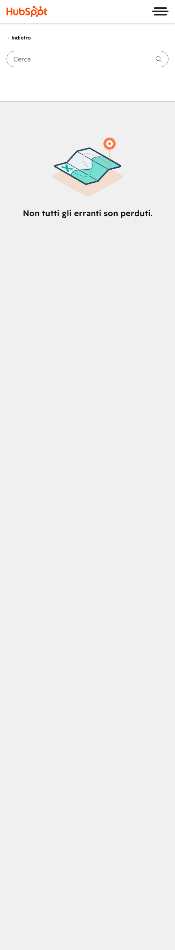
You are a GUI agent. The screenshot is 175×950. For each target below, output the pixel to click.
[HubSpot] (27, 11)
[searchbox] (87, 59)
